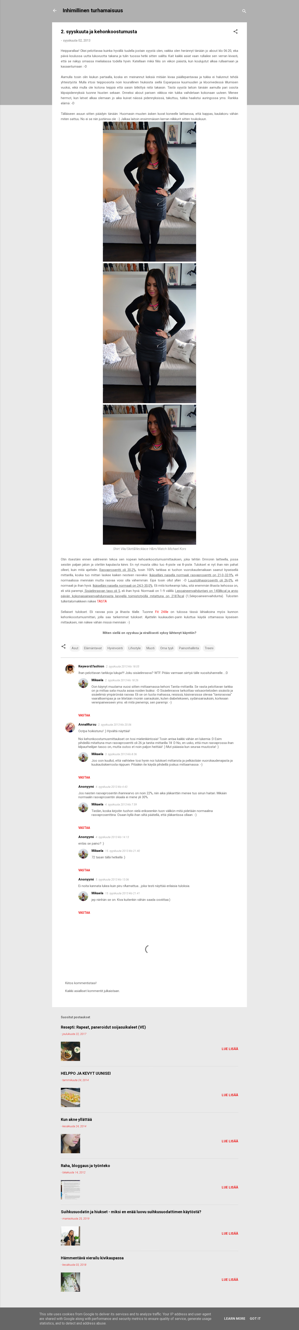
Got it (255, 1319)
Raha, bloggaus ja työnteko (85, 1165)
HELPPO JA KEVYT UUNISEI (86, 1073)
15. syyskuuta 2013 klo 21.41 (122, 893)
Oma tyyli (166, 648)
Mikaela (97, 680)
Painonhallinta (189, 648)
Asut (75, 648)
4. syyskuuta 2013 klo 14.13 (112, 837)
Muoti (150, 648)
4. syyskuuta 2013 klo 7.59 (121, 804)
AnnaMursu (87, 724)
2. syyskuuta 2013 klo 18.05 (122, 666)
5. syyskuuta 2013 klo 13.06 (112, 879)
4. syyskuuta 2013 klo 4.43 (111, 786)
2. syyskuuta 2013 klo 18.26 (121, 680)
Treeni (209, 648)
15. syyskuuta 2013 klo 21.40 (122, 850)
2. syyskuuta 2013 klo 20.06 (114, 724)
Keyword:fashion (91, 666)
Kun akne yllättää (76, 1119)
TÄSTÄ (102, 601)
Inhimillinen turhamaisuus (93, 10)
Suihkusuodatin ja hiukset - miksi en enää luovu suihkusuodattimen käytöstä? (131, 1211)
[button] (235, 32)
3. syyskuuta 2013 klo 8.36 (121, 754)
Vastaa (84, 715)
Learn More (234, 1319)
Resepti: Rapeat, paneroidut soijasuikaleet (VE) (103, 1027)
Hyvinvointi (115, 648)
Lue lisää (230, 1049)
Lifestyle (134, 648)
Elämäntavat (93, 648)
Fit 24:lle (161, 612)
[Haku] (244, 12)
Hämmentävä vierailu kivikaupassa (92, 1258)
